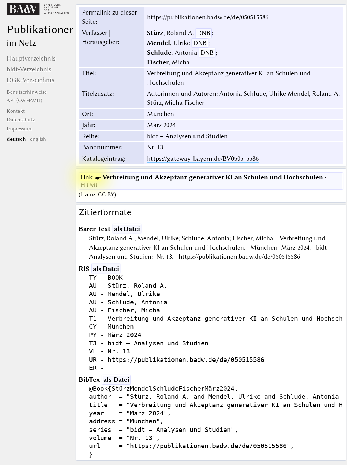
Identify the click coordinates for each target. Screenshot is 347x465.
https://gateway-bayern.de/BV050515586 (203, 158)
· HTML (203, 181)
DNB (203, 33)
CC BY (106, 194)
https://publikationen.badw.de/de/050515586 (207, 17)
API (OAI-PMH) (24, 100)
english (38, 139)
